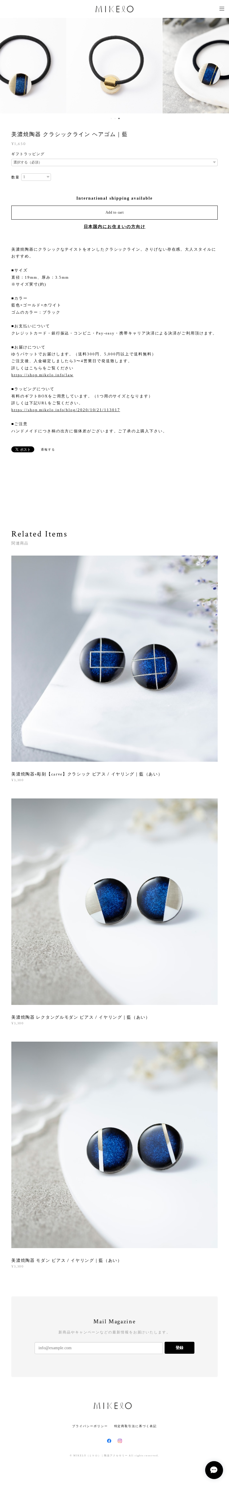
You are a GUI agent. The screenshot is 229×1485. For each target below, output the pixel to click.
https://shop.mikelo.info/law (42, 375)
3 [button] (119, 118)
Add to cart (115, 212)
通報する (48, 449)
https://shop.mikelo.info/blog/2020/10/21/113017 (65, 410)
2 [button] (115, 118)
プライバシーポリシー (90, 1426)
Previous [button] (9, 66)
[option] (114, 65)
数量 (15, 177)
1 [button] (111, 118)
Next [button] (220, 66)
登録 (179, 1347)
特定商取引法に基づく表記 (135, 1426)
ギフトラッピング (27, 154)
